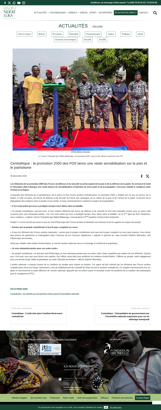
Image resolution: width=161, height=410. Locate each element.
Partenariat (55, 398)
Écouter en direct (126, 13)
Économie (57, 34)
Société (102, 40)
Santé (140, 34)
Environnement (93, 34)
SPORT (93, 13)
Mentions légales (19, 398)
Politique (126, 34)
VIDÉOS (84, 13)
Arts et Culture (24, 34)
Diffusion (105, 398)
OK (106, 407)
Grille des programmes (87, 398)
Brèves (42, 34)
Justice (111, 34)
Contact (143, 13)
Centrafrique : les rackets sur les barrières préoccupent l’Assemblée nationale (44, 294)
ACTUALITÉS (40, 13)
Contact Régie (142, 398)
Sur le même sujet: (19, 289)
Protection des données (122, 398)
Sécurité (87, 40)
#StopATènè (105, 13)
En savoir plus (115, 407)
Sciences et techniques (65, 40)
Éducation (74, 34)
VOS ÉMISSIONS (58, 13)
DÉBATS (73, 13)
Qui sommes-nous (38, 398)
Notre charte (68, 398)
